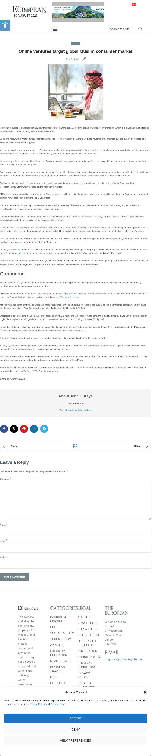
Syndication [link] (87, 651)
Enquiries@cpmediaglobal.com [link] (124, 659)
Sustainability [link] (61, 633)
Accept (75, 718)
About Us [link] (84, 617)
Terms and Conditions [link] (86, 665)
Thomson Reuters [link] (69, 297)
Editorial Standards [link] (86, 685)
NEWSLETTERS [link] (88, 623)
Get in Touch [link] (88, 635)
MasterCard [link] (14, 249)
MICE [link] (54, 677)
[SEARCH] (140, 29)
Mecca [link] (22, 253)
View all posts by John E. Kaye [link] (75, 410)
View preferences (75, 740)
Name (4, 524)
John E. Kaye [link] (72, 59)
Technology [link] (60, 639)
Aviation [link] (57, 645)
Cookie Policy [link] (37, 704)
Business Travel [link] (57, 669)
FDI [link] (52, 627)
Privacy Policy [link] (58, 704)
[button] (145, 692)
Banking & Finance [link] (58, 619)
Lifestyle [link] (58, 683)
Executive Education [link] (58, 653)
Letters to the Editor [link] (86, 643)
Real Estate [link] (60, 661)
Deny (75, 729)
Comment (5, 478)
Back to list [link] (75, 446)
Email (3, 540)
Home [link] (75, 43)
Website (4, 557)
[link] (5, 25)
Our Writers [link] (87, 629)
